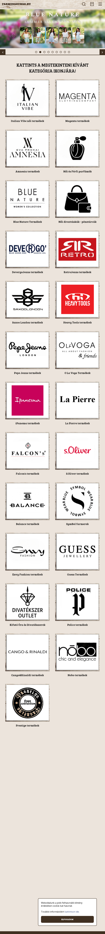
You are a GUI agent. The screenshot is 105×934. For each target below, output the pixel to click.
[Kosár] (92, 4)
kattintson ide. (72, 911)
